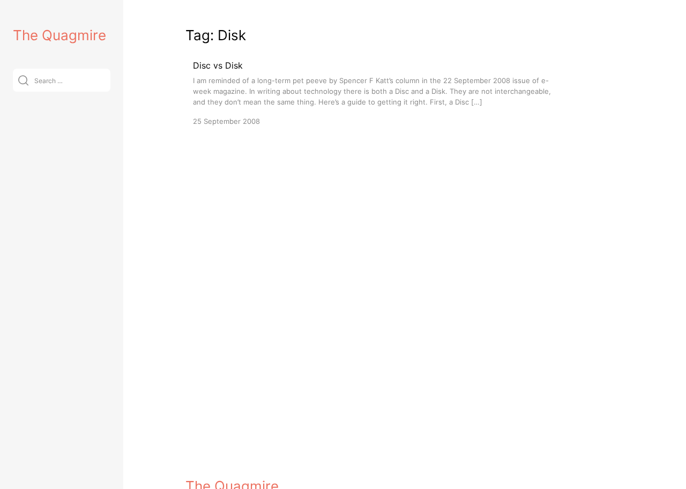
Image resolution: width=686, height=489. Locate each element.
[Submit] (23, 80)
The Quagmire (59, 35)
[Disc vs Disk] (373, 92)
